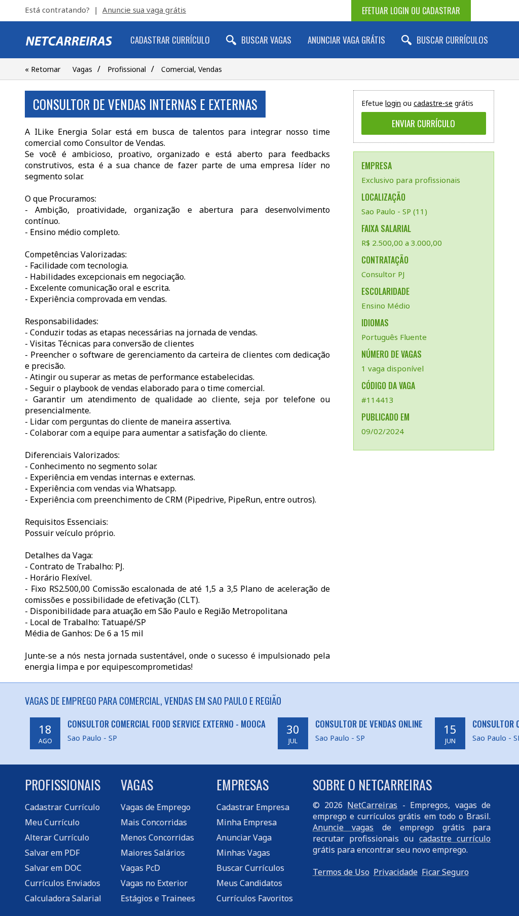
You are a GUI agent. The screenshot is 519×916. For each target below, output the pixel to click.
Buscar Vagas (266, 39)
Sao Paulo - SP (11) (394, 211)
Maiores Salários (153, 852)
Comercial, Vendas (191, 69)
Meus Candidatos (249, 883)
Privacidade (396, 871)
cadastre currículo (455, 838)
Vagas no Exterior (154, 883)
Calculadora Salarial (63, 898)
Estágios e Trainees (158, 898)
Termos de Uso (341, 871)
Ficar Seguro (445, 871)
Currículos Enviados (62, 883)
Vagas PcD (140, 867)
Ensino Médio (385, 305)
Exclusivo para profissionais (410, 180)
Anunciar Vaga (244, 837)
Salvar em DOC (53, 867)
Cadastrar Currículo (170, 39)
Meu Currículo (52, 822)
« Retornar (42, 69)
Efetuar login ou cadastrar (411, 11)
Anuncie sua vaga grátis (144, 10)
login (393, 103)
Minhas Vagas (243, 852)
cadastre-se (433, 103)
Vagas (82, 69)
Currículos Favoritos (254, 898)
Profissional (126, 69)
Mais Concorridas (154, 822)
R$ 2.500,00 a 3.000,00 (401, 243)
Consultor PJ (382, 274)
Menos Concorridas (157, 837)
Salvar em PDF (52, 852)
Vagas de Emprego (156, 807)
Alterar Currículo (57, 837)
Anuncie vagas (343, 827)
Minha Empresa (246, 822)
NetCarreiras (372, 805)
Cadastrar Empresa (252, 807)
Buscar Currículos (452, 39)
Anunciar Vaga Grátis (346, 39)
